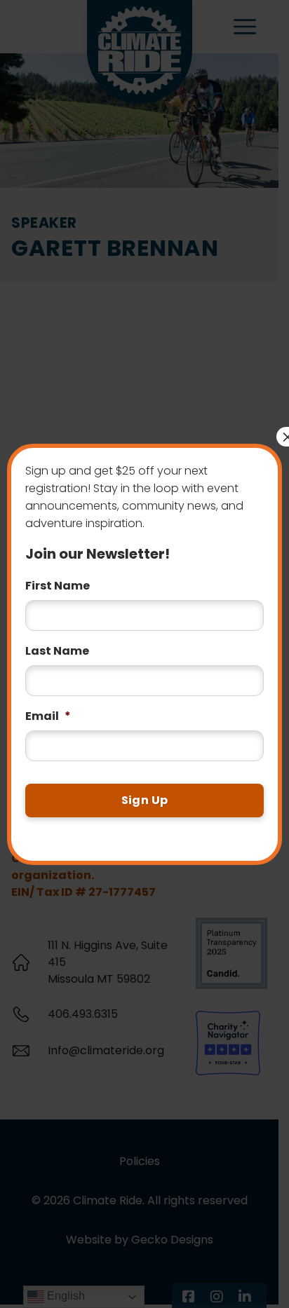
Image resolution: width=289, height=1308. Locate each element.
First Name (57, 586)
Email (48, 716)
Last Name (57, 651)
